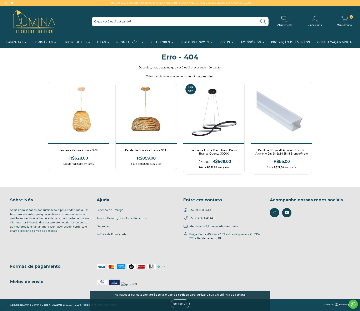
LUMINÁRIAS (44, 42)
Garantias (103, 226)
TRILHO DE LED (75, 42)
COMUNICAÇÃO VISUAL (335, 42)
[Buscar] (263, 21)
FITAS (102, 42)
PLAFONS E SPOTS (195, 42)
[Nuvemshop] (337, 305)
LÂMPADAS (15, 42)
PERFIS (225, 42)
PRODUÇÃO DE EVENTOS (290, 42)
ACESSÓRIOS (251, 42)
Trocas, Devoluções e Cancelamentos (122, 218)
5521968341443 (200, 210)
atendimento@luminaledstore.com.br (213, 226)
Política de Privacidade (111, 234)
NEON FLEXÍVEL (128, 42)
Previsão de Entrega (110, 210)
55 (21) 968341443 (202, 218)
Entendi (180, 303)
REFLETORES (161, 42)
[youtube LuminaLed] (12, 3)
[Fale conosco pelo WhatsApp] (353, 304)
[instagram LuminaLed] (6, 3)
